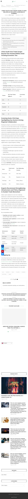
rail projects (8, 82)
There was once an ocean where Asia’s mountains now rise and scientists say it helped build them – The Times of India (18, 431)
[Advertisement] (11, 360)
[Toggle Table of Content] (23, 38)
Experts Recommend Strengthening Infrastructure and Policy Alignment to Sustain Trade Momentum (13, 46)
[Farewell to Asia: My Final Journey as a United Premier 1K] (14, 385)
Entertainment (8, 5)
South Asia (4, 274)
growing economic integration (6, 261)
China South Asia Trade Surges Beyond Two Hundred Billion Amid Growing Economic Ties (13, 41)
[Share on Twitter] (2, 248)
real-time (13, 223)
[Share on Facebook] (2, 246)
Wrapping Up (5, 48)
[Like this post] (11, 279)
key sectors (21, 128)
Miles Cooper (11, 15)
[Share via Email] (2, 254)
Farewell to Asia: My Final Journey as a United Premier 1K (12, 396)
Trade (10, 274)
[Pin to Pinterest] (2, 251)
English (5, 343)
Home (2, 5)
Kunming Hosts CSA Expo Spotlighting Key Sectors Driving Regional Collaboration (13, 44)
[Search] (26, 1)
